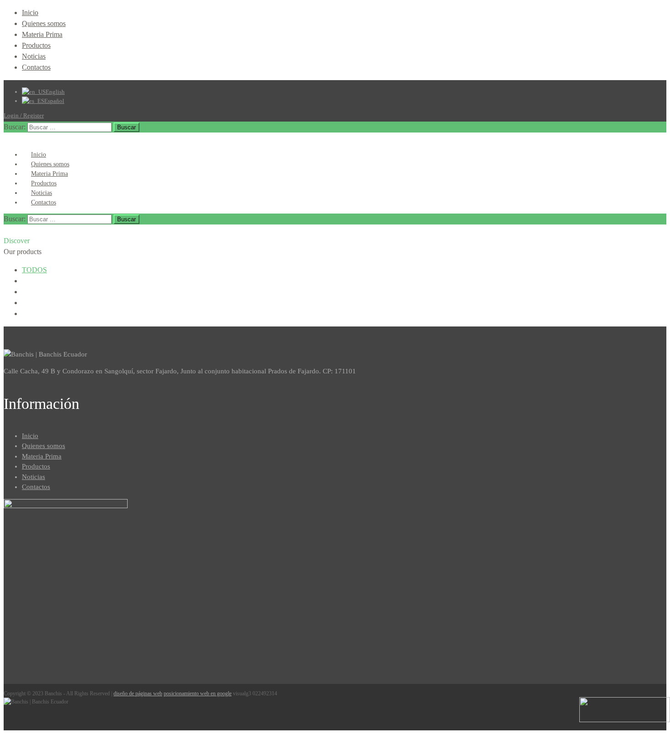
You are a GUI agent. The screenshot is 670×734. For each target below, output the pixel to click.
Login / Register (24, 115)
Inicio (30, 12)
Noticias (34, 56)
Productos (36, 45)
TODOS (34, 270)
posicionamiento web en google (198, 693)
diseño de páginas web (137, 693)
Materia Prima (42, 34)
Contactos (36, 67)
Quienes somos (44, 23)
